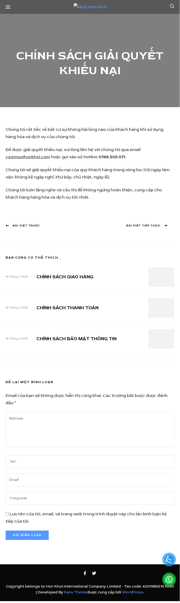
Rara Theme (75, 592)
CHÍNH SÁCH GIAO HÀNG (65, 277)
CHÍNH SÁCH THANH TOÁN (68, 308)
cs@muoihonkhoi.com (28, 157)
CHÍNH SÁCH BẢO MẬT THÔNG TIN (77, 339)
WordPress (132, 592)
